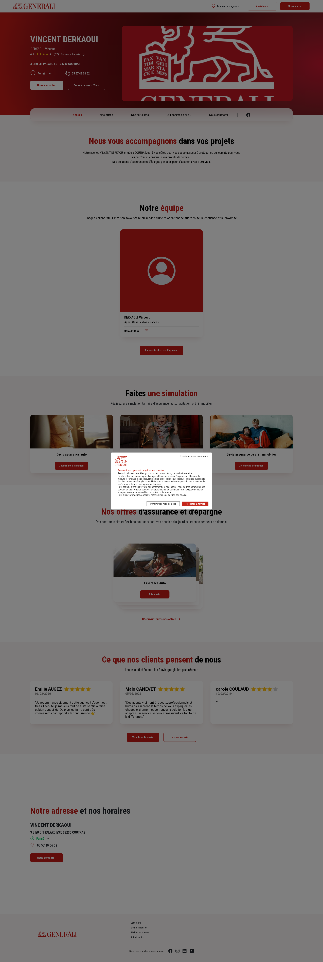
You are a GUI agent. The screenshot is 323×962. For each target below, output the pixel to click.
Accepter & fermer (195, 503)
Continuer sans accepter (193, 456)
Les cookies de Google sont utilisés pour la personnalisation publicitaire (156, 481)
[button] (164, 495)
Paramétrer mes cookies (163, 503)
